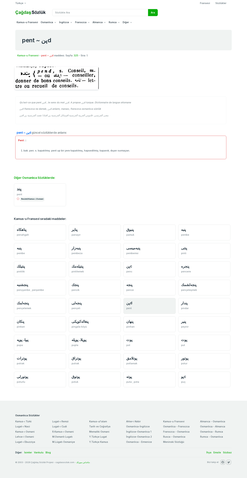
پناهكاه (22, 229)
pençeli (76, 308)
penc (129, 271)
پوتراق (76, 358)
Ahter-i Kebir (133, 421)
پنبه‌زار (76, 248)
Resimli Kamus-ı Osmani (32, 199)
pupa (20, 345)
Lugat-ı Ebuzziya (25, 441)
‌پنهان (130, 321)
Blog (48, 452)
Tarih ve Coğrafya (99, 426)
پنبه (183, 229)
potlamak (131, 363)
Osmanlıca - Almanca (212, 426)
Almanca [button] (98, 22)
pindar (185, 308)
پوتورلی (22, 377)
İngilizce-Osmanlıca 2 (139, 436)
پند (19, 188)
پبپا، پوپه (23, 340)
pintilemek (78, 271)
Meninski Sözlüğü (173, 441)
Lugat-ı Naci (22, 426)
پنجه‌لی (77, 303)
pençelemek (24, 308)
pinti (183, 253)
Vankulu (39, 452)
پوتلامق (131, 358)
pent (19, 194)
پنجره (185, 266)
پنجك (75, 285)
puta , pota (132, 381)
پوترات (22, 358)
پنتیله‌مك (78, 266)
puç (183, 381)
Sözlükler (220, 3)
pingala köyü (79, 326)
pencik (75, 289)
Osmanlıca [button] (47, 22)
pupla (75, 345)
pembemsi (132, 253)
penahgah (23, 234)
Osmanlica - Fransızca (176, 426)
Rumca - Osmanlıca (211, 436)
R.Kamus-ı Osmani (63, 431)
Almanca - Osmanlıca (212, 421)
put (183, 345)
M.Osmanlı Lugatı (62, 436)
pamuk (130, 234)
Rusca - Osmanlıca (174, 436)
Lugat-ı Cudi (59, 426)
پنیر (183, 321)
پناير (75, 229)
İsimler (28, 452)
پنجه (129, 285)
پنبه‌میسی (133, 248)
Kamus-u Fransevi (27, 22)
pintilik (21, 271)
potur (184, 363)
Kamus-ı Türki (23, 421)
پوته (129, 377)
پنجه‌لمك (23, 303)
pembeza (77, 253)
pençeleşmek (189, 289)
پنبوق (130, 229)
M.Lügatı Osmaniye (63, 441)
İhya (208, 452)
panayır (76, 234)
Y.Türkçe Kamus (98, 441)
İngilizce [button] (64, 22)
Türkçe (19, 3)
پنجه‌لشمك (189, 285)
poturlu (21, 381)
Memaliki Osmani (99, 431)
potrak (20, 363)
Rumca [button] (113, 22)
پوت (129, 340)
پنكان (20, 321)
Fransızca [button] (81, 22)
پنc (129, 266)
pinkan (21, 326)
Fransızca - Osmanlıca (176, 431)
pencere (186, 271)
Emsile (217, 452)
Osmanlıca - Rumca (211, 431)
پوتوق (76, 377)
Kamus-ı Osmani (25, 431)
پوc (183, 377)
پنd (129, 303)
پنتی (184, 248)
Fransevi (205, 3)
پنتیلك (21, 266)
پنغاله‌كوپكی (80, 321)
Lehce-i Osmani (24, 436)
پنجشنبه (22, 285)
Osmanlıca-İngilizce (138, 426)
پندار (184, 303)
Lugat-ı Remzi (60, 421)
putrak (75, 363)
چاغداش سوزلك (83, 462)
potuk (75, 381)
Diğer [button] (126, 22)
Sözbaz (227, 452)
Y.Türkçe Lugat (98, 436)
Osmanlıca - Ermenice (139, 441)
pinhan (130, 326)
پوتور (185, 358)
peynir (185, 326)
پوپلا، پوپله (79, 340)
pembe (185, 234)
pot (128, 345)
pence (130, 289)
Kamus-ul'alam (98, 421)
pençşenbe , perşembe (30, 289)
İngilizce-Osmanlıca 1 (138, 431)
